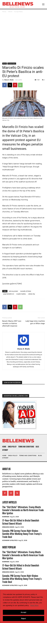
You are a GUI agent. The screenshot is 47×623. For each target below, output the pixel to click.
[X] (10, 85)
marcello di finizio (25, 291)
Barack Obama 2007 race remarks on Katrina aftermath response (11, 323)
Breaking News (8, 527)
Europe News (18, 12)
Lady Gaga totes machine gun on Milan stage (35, 322)
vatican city (31, 294)
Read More (34, 605)
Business (5, 517)
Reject (23, 618)
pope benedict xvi (8, 294)
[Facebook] (4, 85)
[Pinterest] (15, 85)
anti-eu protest (13, 291)
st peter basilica (21, 294)
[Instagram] (10, 493)
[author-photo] (23, 346)
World (10, 12)
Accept (23, 612)
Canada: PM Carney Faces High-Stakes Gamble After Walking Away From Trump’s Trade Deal (22, 533)
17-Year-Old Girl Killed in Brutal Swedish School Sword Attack (20, 522)
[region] (23, 606)
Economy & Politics (9, 540)
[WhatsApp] (20, 85)
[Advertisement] (23, 37)
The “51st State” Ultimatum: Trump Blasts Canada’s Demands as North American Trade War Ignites (23, 510)
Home (4, 12)
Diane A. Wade (9, 80)
